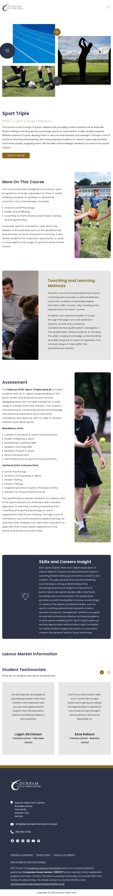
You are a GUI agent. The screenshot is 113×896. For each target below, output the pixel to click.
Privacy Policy (43, 855)
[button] (102, 672)
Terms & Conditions (64, 855)
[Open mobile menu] (108, 7)
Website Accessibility (21, 855)
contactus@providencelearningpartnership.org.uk (37, 884)
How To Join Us (16, 155)
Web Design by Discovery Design (28, 862)
